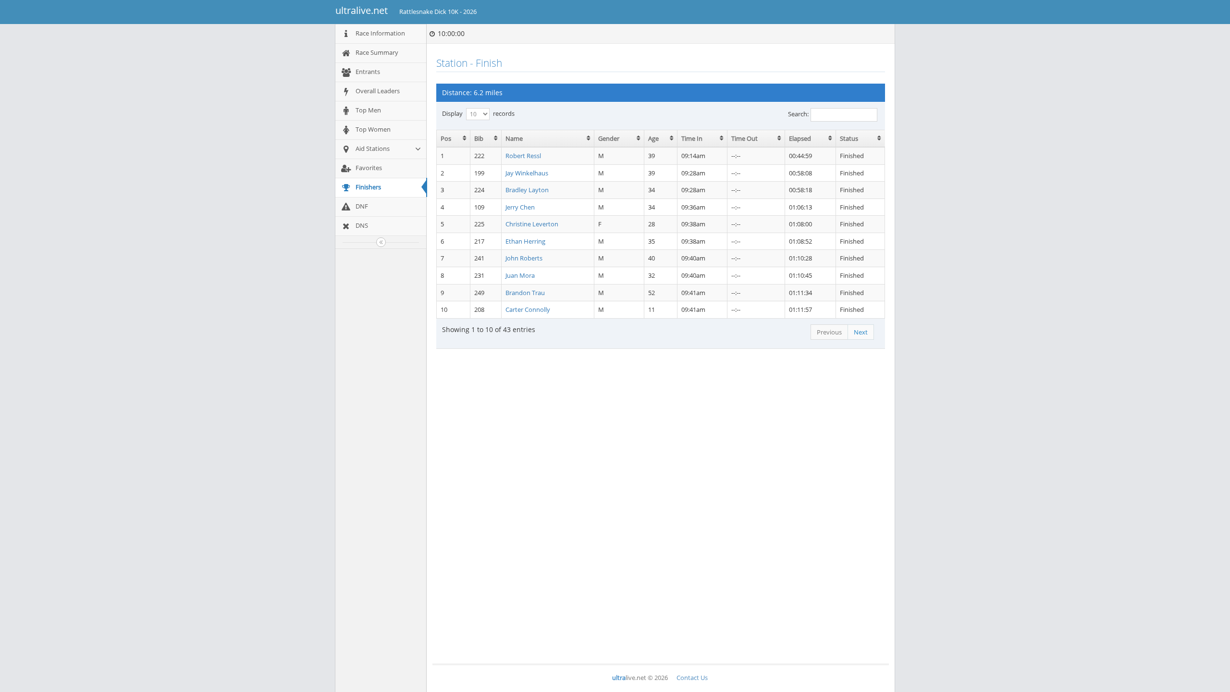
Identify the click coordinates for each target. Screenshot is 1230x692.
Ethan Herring (525, 241)
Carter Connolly (527, 309)
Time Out (744, 138)
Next (861, 332)
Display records (478, 113)
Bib (478, 138)
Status (849, 138)
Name (514, 138)
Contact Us (692, 677)
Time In (691, 138)
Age (653, 138)
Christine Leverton (531, 224)
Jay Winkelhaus (526, 173)
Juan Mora (520, 275)
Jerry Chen (520, 207)
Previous (829, 332)
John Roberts (523, 258)
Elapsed (800, 138)
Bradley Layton (527, 189)
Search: (798, 114)
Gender (608, 138)
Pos (446, 138)
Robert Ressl (523, 155)
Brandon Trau (525, 292)
